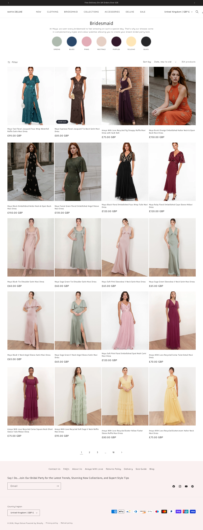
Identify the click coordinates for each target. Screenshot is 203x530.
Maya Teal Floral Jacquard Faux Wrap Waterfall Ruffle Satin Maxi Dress (28, 130)
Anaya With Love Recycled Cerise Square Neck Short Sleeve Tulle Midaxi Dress (30, 430)
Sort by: (147, 61)
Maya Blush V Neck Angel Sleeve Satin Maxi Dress (28, 355)
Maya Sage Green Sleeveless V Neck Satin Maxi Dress (172, 282)
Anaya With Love (94, 469)
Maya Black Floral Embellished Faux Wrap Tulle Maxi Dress (125, 205)
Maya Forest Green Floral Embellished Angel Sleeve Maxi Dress (77, 207)
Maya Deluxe (20, 523)
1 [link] (81, 452)
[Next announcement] (194, 3)
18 (113, 452)
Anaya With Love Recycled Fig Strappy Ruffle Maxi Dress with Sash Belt (123, 131)
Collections (91, 11)
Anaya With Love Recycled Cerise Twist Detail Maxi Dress (171, 356)
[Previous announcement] (8, 3)
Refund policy (67, 523)
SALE (142, 11)
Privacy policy (52, 523)
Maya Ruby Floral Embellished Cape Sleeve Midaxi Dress (171, 205)
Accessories (112, 11)
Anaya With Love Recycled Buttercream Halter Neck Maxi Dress (171, 432)
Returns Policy (113, 469)
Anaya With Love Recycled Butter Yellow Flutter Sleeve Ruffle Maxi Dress (122, 432)
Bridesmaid (71, 11)
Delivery (128, 469)
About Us (77, 469)
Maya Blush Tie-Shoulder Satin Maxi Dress (25, 282)
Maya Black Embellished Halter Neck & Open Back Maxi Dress (29, 207)
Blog (152, 469)
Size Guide (141, 469)
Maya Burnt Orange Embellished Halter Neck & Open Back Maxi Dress (172, 131)
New (38, 11)
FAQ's (66, 469)
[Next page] (121, 452)
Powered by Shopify (34, 523)
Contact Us (54, 469)
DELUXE (130, 11)
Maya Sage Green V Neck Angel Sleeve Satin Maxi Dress (76, 356)
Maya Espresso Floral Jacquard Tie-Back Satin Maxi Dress (77, 130)
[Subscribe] (57, 486)
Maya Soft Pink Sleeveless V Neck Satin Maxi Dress (123, 282)
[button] (197, 11)
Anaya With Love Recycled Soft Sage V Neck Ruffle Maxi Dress (77, 430)
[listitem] (57, 43)
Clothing (52, 11)
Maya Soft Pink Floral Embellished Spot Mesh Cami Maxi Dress (124, 354)
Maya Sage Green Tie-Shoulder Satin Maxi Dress (75, 282)
